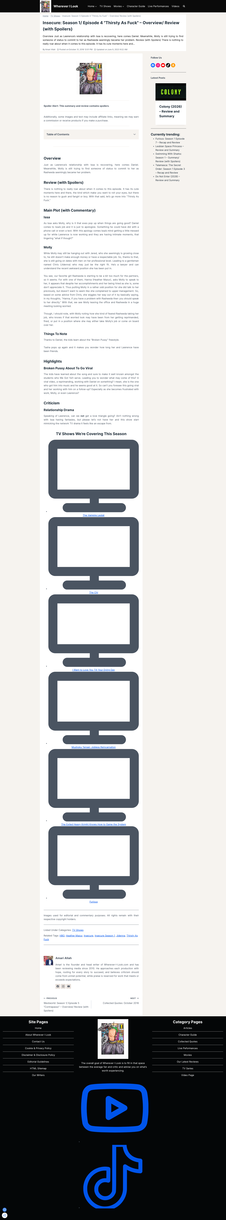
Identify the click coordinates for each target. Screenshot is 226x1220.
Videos (175, 6)
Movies (188, 1055)
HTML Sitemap (38, 1068)
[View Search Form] (184, 6)
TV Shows (105, 6)
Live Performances (158, 6)
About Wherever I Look (38, 1034)
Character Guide (136, 6)
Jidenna (120, 935)
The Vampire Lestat (93, 515)
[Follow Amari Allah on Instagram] (63, 986)
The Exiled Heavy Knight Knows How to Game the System (93, 824)
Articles (188, 1028)
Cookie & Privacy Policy (38, 1048)
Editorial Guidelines (38, 1061)
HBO (62, 935)
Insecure (88, 935)
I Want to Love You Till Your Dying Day (93, 669)
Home (45, 16)
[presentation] (170, 91)
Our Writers (38, 1075)
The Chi (93, 592)
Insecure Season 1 (105, 935)
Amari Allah (50, 49)
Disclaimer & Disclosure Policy (38, 1055)
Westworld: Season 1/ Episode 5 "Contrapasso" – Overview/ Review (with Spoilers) (66, 1004)
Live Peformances (188, 1048)
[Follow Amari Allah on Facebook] (57, 986)
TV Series (187, 1068)
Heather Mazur (74, 935)
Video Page (187, 1075)
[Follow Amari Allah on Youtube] (68, 986)
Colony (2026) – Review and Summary (170, 111)
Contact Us (38, 1041)
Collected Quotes (187, 1041)
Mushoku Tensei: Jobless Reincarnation (94, 747)
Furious (94, 901)
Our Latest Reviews (187, 1061)
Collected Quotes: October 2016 (121, 1000)
